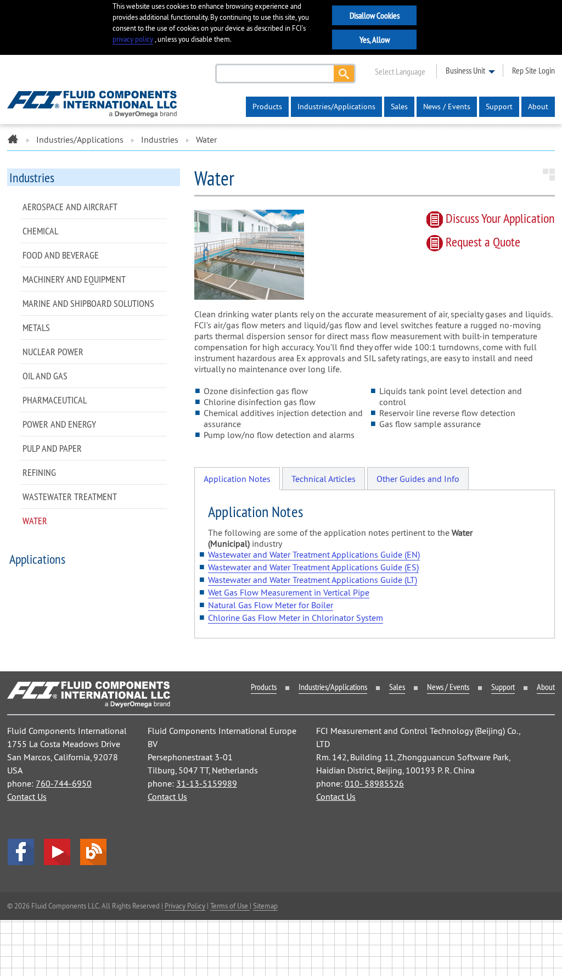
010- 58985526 (374, 783)
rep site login (533, 70)
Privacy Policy (185, 905)
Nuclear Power (53, 351)
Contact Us (27, 796)
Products (267, 106)
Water (35, 520)
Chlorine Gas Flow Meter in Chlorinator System (295, 617)
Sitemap (265, 905)
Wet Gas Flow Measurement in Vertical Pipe (288, 592)
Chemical (40, 231)
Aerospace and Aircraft (70, 206)
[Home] (13, 139)
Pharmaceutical (55, 400)
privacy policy (133, 39)
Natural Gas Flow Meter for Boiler (270, 604)
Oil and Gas (45, 375)
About (538, 106)
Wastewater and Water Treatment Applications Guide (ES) (313, 567)
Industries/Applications (336, 106)
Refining (39, 472)
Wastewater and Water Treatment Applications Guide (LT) (312, 579)
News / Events (446, 106)
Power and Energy (59, 424)
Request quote (481, 241)
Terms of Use (230, 905)
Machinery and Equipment (74, 279)
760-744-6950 (64, 783)
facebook (21, 852)
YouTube (57, 852)
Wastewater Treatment (70, 496)
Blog (93, 852)
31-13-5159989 (206, 783)
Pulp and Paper (52, 448)
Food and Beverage (61, 255)
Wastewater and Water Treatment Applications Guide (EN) (314, 554)
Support (499, 106)
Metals (36, 327)
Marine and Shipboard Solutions (88, 303)
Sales (399, 106)
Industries (159, 139)
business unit (465, 70)
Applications (37, 559)
